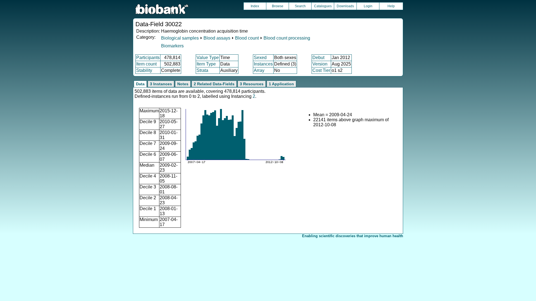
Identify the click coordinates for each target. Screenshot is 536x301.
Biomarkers (172, 45)
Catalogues (323, 6)
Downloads (345, 6)
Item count (146, 64)
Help (391, 6)
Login (368, 6)
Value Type (208, 57)
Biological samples (180, 38)
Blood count (247, 38)
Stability (144, 70)
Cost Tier (321, 70)
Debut (318, 57)
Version (319, 64)
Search (300, 6)
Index (255, 6)
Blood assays (217, 38)
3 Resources (252, 84)
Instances (263, 64)
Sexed (260, 57)
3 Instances (161, 84)
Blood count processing (287, 38)
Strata (202, 70)
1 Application (281, 84)
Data (140, 84)
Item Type (206, 64)
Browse (277, 6)
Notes (182, 84)
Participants (148, 57)
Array (259, 70)
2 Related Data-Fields (214, 84)
